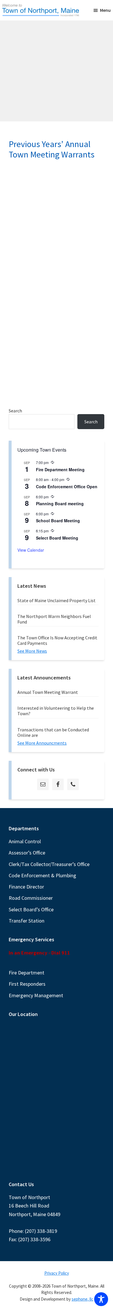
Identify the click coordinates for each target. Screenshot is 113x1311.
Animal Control (25, 841)
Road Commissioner (31, 898)
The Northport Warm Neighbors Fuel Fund (54, 619)
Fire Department (26, 972)
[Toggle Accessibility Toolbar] (101, 1299)
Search (15, 411)
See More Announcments (42, 743)
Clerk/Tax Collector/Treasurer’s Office (49, 864)
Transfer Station (26, 920)
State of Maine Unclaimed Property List (56, 600)
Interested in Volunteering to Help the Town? (55, 710)
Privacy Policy (56, 1273)
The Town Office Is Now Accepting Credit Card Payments (57, 640)
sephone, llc (82, 1299)
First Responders (27, 984)
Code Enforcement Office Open (66, 486)
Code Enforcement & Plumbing (42, 875)
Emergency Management (36, 995)
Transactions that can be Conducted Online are (53, 732)
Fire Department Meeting (60, 469)
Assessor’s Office (27, 852)
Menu (105, 10)
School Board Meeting (58, 520)
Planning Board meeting (60, 503)
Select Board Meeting (57, 538)
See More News (32, 651)
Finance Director (26, 886)
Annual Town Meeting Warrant (47, 692)
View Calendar (30, 550)
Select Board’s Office (31, 909)
